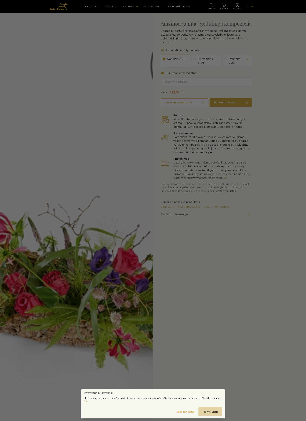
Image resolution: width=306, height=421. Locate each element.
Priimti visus (210, 411)
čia (85, 401)
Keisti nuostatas (185, 411)
